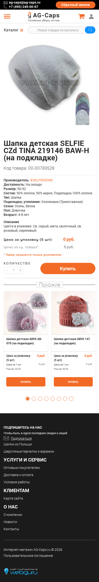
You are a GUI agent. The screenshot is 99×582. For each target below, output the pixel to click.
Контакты (11, 529)
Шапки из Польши (18, 444)
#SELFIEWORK (41, 180)
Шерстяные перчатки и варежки (29, 451)
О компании (13, 514)
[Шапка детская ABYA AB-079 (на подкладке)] (26, 312)
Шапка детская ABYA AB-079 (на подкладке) (24, 341)
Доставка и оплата (18, 475)
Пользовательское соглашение (28, 555)
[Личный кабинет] (91, 16)
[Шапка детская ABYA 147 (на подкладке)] (73, 312)
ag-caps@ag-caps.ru (24, 2)
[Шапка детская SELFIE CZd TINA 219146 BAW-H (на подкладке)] (49, 81)
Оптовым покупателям (22, 467)
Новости (10, 521)
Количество (14, 263)
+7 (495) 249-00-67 (23, 6)
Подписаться (21, 438)
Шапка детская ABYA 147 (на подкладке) (72, 341)
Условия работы (17, 482)
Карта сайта (13, 498)
